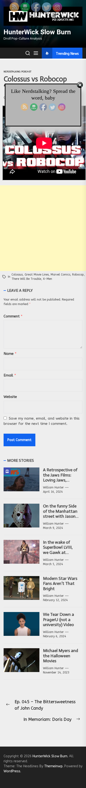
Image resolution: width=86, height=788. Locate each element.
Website (10, 397)
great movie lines (37, 274)
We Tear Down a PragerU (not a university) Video (58, 619)
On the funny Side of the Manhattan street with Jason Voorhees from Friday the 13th (60, 516)
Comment (13, 316)
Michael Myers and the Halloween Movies (60, 655)
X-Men (47, 279)
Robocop (78, 274)
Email (10, 375)
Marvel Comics (60, 274)
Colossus (17, 274)
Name (10, 353)
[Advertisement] (43, 228)
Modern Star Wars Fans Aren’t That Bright (60, 583)
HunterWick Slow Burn (37, 32)
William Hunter (53, 487)
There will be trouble (26, 279)
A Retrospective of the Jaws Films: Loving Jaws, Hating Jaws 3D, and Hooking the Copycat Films (60, 482)
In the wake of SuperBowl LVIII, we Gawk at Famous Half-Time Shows (60, 552)
